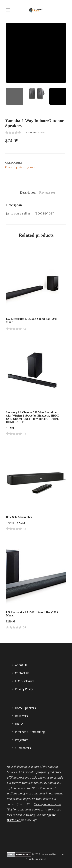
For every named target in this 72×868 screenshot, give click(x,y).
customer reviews (35, 132)
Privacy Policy (24, 689)
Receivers (21, 716)
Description (28, 192)
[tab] (27, 192)
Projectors (21, 740)
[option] (36, 53)
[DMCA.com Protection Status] (19, 854)
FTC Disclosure (25, 681)
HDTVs (19, 724)
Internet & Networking (30, 732)
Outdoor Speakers (14, 167)
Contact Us (22, 673)
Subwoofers (23, 748)
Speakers (30, 167)
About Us (21, 665)
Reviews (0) (47, 192)
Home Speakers (25, 708)
